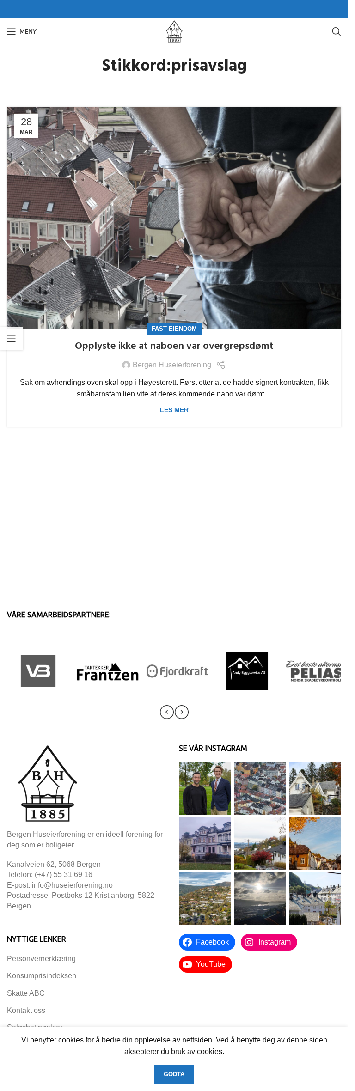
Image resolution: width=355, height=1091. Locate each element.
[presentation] (167, 712)
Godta (174, 1074)
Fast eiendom (174, 328)
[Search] (336, 31)
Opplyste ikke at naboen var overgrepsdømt (174, 346)
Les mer (174, 410)
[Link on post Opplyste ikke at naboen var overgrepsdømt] (174, 218)
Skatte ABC (26, 993)
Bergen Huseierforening (172, 365)
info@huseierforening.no (72, 885)
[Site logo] (174, 31)
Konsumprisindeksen (41, 976)
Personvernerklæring (41, 959)
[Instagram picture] (205, 788)
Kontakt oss (26, 1010)
